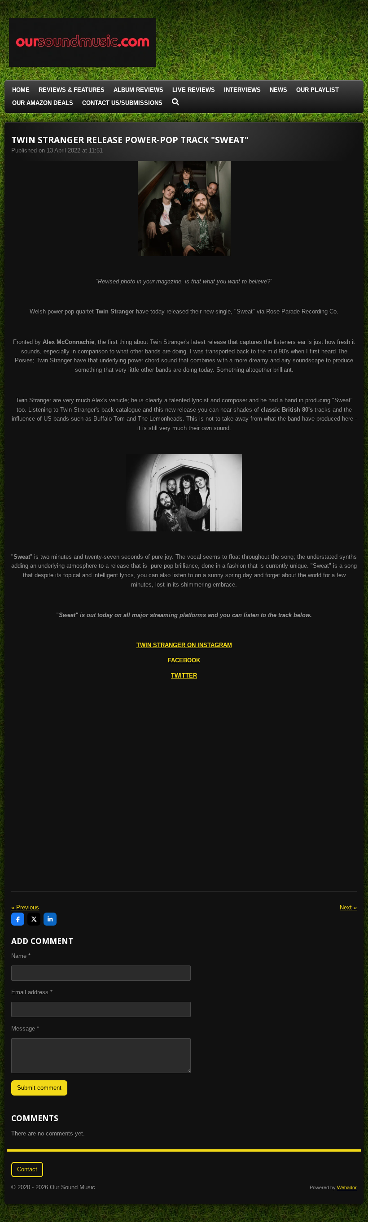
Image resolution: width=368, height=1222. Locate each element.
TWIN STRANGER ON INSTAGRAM (184, 645)
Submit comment (39, 1087)
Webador (347, 1187)
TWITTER (184, 675)
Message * (25, 1028)
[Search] (175, 102)
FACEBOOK (184, 660)
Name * (21, 955)
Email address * (32, 992)
